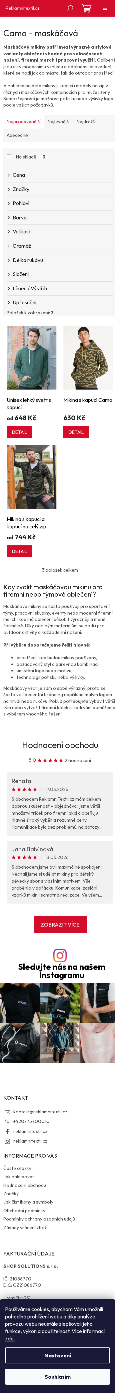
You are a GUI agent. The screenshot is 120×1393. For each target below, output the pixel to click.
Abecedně (17, 135)
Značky (11, 1194)
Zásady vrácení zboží (25, 1228)
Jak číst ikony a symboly (28, 1202)
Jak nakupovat (18, 1177)
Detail (19, 432)
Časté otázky (17, 1168)
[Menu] (105, 8)
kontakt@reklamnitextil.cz (40, 1112)
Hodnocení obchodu (60, 744)
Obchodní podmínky (24, 1211)
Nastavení (57, 1355)
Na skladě (30, 157)
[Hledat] (70, 8)
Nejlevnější (59, 122)
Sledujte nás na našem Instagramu (61, 971)
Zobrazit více (60, 924)
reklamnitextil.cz (30, 1131)
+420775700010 (31, 1121)
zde (9, 1338)
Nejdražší (86, 122)
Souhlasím (58, 1376)
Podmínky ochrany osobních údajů (39, 1219)
